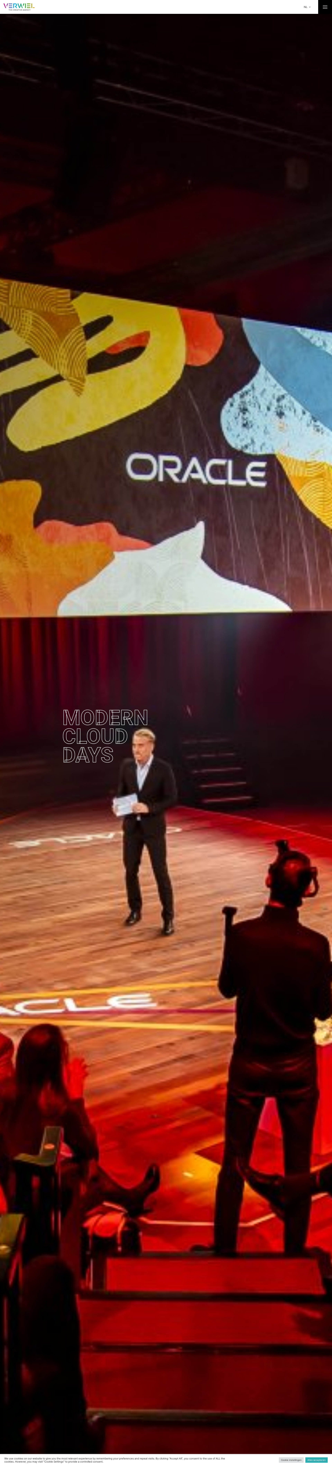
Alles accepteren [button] (316, 1460)
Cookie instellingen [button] (291, 1460)
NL (305, 7)
